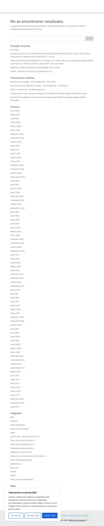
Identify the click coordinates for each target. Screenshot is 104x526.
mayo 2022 (15, 258)
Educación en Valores (19, 429)
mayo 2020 (15, 336)
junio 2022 (14, 255)
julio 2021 (14, 293)
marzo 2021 (15, 305)
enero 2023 (15, 235)
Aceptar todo (49, 515)
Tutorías (13, 421)
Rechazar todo (33, 515)
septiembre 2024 (17, 177)
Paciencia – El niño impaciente (32, 89)
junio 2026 (14, 110)
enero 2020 (15, 352)
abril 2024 (14, 184)
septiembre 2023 (17, 208)
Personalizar (16, 515)
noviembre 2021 (17, 278)
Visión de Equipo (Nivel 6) (21, 460)
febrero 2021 (15, 309)
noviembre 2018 (17, 403)
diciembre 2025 (17, 134)
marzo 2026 (15, 122)
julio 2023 (14, 212)
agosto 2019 (15, 371)
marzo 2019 (15, 387)
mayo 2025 (15, 145)
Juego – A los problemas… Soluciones (40, 81)
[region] (33, 504)
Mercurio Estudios (77, 520)
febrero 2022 (15, 266)
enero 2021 (15, 313)
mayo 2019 (15, 379)
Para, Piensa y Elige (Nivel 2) (22, 444)
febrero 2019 (15, 391)
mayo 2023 (15, 219)
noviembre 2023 (17, 200)
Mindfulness (15, 464)
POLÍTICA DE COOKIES (79, 515)
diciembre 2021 (17, 274)
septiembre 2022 (17, 251)
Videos (13, 475)
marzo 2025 (15, 153)
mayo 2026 (15, 114)
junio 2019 (14, 375)
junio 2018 (14, 407)
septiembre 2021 (17, 286)
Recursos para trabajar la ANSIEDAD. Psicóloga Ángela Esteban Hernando (55, 93)
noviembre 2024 (17, 169)
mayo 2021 (15, 297)
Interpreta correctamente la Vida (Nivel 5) (28, 456)
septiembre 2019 (17, 368)
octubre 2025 (16, 142)
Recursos (14, 468)
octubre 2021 (16, 282)
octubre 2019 (16, 364)
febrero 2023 (15, 231)
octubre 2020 (16, 325)
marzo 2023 (15, 227)
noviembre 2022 (17, 243)
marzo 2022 (15, 262)
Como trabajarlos (17, 425)
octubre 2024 (16, 173)
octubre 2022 (16, 247)
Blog (12, 417)
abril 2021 (14, 301)
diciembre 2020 (17, 317)
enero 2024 (15, 192)
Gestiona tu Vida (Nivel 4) (21, 452)
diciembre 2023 (17, 196)
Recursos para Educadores (21, 479)
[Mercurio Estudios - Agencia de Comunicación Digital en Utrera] (89, 520)
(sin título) (14, 50)
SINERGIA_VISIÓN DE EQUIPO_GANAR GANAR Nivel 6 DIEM (35, 67)
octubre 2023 (16, 204)
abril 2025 (14, 149)
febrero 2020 (15, 348)
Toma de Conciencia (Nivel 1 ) (22, 440)
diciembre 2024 (17, 165)
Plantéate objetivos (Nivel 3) (22, 448)
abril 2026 (14, 118)
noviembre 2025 (17, 138)
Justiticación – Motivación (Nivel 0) (24, 436)
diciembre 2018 (17, 399)
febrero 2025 (15, 157)
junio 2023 (14, 216)
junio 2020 (14, 332)
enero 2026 (15, 130)
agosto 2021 (15, 290)
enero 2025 (15, 161)
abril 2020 (14, 340)
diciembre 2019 (17, 356)
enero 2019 (15, 395)
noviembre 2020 (17, 321)
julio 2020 (14, 329)
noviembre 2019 (17, 360)
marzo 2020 (15, 344)
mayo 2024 (15, 181)
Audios (13, 471)
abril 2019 (14, 383)
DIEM (12, 433)
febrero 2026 (15, 126)
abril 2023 (14, 223)
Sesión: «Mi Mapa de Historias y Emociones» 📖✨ (31, 71)
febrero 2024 (15, 188)
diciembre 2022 (17, 239)
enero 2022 (15, 270)
